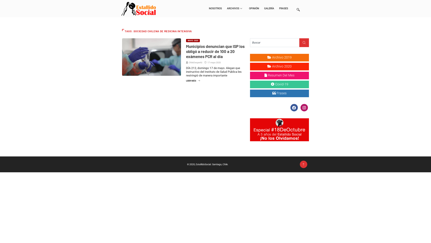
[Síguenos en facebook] (294, 107)
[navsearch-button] (298, 5)
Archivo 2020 (281, 66)
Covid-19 (281, 84)
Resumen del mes (280, 75)
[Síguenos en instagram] (304, 107)
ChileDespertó (195, 62)
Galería (269, 8)
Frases (283, 8)
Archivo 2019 (281, 57)
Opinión (254, 8)
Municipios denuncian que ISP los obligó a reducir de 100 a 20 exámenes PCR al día (215, 51)
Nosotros (215, 8)
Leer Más (191, 80)
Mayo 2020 (193, 40)
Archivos (233, 8)
